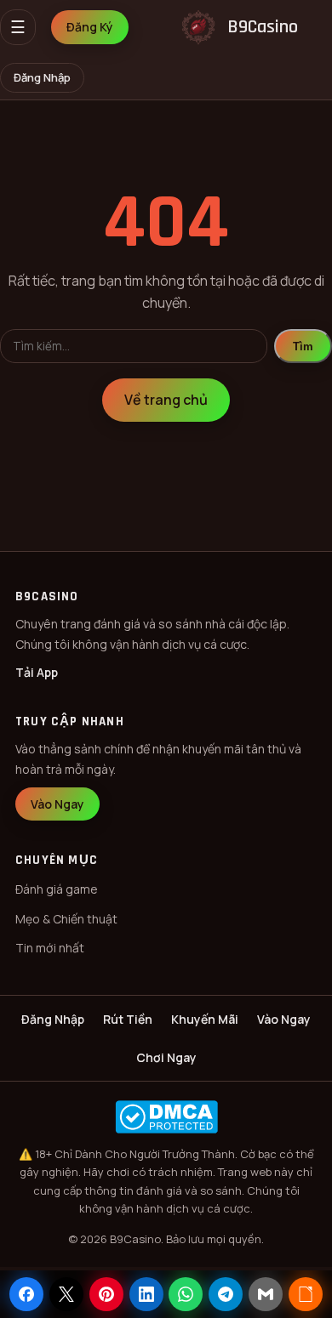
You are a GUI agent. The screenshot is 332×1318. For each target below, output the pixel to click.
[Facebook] (26, 1294)
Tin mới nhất (49, 948)
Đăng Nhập (42, 77)
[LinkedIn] (146, 1294)
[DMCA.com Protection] (166, 1116)
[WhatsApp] (186, 1294)
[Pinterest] (106, 1294)
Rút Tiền (127, 1019)
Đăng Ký (89, 27)
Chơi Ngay (166, 1057)
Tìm (303, 346)
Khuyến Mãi (204, 1019)
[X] (66, 1294)
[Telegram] (226, 1294)
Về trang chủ (166, 399)
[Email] (266, 1294)
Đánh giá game (56, 889)
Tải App (36, 672)
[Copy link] (306, 1294)
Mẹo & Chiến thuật (66, 919)
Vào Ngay (57, 804)
